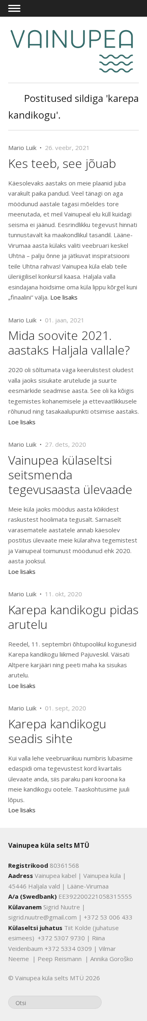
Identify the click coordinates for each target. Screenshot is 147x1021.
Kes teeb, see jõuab (62, 163)
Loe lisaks (64, 297)
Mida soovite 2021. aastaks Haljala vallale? (69, 342)
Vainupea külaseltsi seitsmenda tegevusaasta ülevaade (70, 475)
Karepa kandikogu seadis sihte (57, 731)
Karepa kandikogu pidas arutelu (73, 617)
